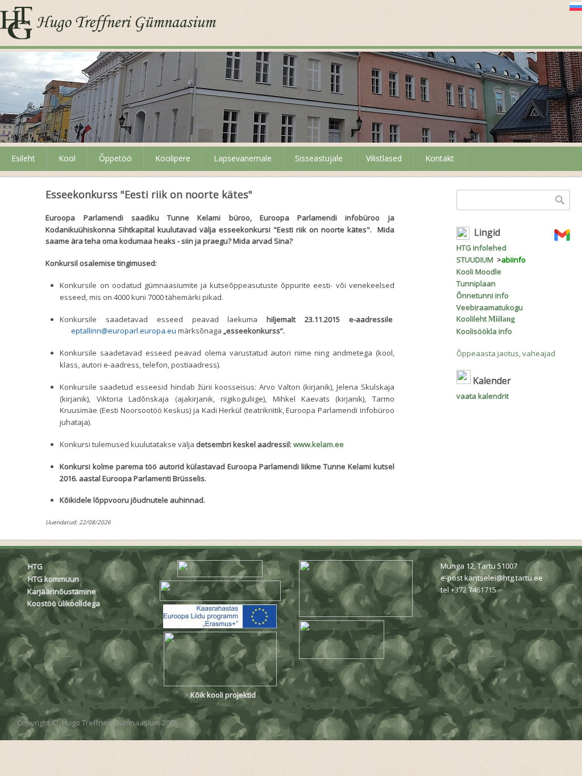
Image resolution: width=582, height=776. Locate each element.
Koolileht (485, 319)
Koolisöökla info (484, 331)
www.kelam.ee (318, 444)
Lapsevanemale (243, 158)
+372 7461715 (473, 590)
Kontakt (439, 158)
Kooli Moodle (478, 271)
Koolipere (172, 158)
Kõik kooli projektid (223, 695)
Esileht (23, 158)
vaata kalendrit (482, 396)
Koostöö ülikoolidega (64, 603)
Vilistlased (384, 158)
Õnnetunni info (482, 295)
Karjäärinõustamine (61, 591)
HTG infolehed (481, 248)
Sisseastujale (319, 158)
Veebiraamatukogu (489, 307)
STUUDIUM (474, 260)
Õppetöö (115, 158)
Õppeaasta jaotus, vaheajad (505, 353)
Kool (67, 158)
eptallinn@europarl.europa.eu (123, 331)
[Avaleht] (108, 23)
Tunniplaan (476, 283)
